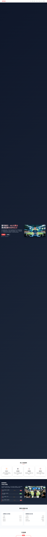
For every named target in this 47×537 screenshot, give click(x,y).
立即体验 (3, 234)
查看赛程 (8, 234)
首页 (30, 1)
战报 (39, 1)
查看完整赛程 (12, 523)
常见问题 (44, 1)
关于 (41, 1)
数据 (34, 1)
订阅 (36, 1)
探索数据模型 (34, 523)
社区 (37, 1)
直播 (32, 1)
